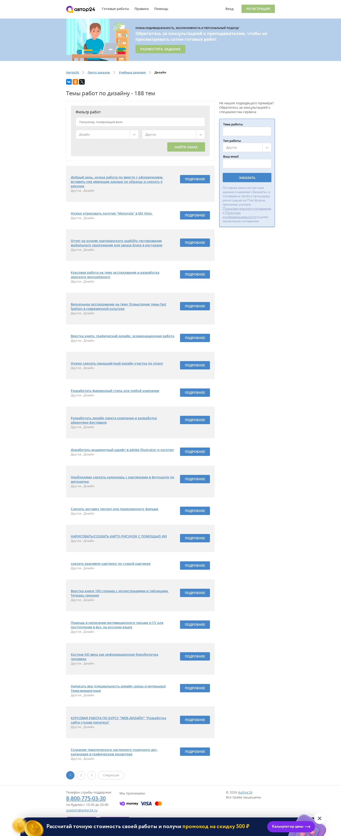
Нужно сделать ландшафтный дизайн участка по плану (117, 363)
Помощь (161, 8)
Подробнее (195, 179)
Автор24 (80, 9)
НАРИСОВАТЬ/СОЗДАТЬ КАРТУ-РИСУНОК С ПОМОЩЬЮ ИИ (119, 536)
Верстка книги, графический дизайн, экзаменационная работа (122, 336)
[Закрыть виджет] (319, 818)
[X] (82, 82)
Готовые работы (115, 8)
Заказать (247, 177)
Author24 (245, 792)
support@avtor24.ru (81, 810)
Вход (229, 8)
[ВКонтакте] (69, 82)
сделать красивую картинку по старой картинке (111, 563)
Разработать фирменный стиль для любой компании (115, 390)
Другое (76, 190)
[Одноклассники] (75, 82)
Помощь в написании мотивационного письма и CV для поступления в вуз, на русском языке (117, 624)
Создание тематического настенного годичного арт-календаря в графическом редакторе (114, 751)
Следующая (111, 775)
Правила (142, 8)
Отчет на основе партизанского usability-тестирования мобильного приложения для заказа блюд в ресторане (116, 242)
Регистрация (258, 8)
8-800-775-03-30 (86, 798)
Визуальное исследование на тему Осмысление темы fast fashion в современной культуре (118, 306)
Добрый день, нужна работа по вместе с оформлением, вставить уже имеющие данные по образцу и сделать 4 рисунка (117, 181)
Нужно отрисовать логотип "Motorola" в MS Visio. (112, 213)
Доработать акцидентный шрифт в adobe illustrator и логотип (122, 450)
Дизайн (89, 190)
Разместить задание (160, 49)
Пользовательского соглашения (247, 209)
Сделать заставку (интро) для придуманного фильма (114, 509)
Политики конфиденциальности (240, 215)
